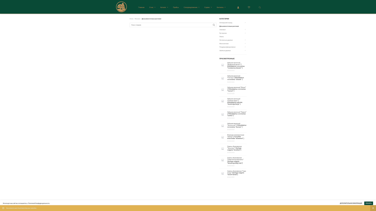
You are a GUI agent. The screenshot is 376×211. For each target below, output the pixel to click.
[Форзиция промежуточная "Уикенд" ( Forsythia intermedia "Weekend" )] (222, 138)
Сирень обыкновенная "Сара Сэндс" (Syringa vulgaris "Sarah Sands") (236, 173)
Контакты (220, 7)
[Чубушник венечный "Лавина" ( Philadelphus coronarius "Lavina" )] (222, 115)
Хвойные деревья (225, 50)
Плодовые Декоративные (227, 47)
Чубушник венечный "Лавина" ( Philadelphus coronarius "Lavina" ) (236, 114)
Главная (141, 7)
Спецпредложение (190, 7)
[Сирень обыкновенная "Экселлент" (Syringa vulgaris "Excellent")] (222, 149)
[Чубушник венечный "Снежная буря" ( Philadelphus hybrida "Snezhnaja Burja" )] (222, 103)
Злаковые (222, 29)
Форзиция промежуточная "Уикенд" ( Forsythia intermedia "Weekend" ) (235, 136)
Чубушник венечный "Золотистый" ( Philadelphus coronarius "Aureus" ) (236, 125)
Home (131, 19)
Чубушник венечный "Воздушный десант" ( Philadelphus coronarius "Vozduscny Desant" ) (236, 65)
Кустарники (223, 33)
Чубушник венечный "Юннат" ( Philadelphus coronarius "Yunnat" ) (236, 89)
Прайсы (176, 7)
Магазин (137, 19)
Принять (369, 203)
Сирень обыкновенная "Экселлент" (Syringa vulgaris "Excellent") (234, 148)
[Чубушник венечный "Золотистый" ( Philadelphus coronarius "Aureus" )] (222, 127)
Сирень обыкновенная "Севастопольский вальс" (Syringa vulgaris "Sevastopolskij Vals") (235, 160)
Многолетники (224, 43)
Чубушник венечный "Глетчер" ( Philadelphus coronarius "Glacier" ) (235, 77)
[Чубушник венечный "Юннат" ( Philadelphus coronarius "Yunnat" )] (222, 90)
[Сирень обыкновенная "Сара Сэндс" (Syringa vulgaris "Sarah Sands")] (222, 174)
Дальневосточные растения (229, 26)
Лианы (221, 36)
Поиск (213, 25)
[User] (238, 7)
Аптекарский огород (225, 22)
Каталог (163, 7)
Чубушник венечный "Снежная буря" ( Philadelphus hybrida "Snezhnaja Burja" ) (234, 101)
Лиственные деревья (226, 40)
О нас (151, 7)
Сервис (207, 7)
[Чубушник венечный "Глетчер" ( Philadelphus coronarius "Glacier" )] (222, 79)
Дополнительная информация (351, 203)
